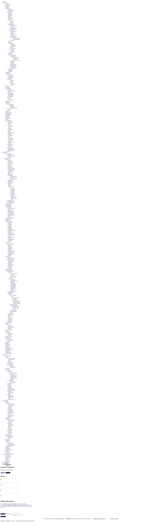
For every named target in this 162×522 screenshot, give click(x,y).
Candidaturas (10, 202)
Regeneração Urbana (10, 272)
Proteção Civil (8, 218)
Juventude (8, 256)
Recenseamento (11, 150)
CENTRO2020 (14, 107)
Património (10, 222)
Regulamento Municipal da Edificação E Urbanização (13, 286)
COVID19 (8, 151)
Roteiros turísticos (10, 224)
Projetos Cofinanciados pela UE (8, 102)
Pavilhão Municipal (10, 248)
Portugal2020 (10, 104)
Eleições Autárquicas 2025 (10, 126)
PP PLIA (15, 298)
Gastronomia (10, 365)
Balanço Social (14, 35)
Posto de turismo (11, 390)
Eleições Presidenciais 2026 (10, 122)
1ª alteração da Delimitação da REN (14, 311)
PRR (9, 110)
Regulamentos (13, 29)
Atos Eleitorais (8, 120)
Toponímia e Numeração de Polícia (11, 314)
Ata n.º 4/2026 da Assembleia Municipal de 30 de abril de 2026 (13, 503)
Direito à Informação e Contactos (10, 318)
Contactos (8, 117)
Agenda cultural (11, 389)
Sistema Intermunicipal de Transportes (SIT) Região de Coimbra (9, 349)
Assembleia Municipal (8, 73)
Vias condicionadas (11, 99)
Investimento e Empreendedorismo (9, 435)
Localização (8, 3)
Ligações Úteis (9, 449)
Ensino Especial (11, 168)
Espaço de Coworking (8, 345)
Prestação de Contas (13, 34)
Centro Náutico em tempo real (14, 376)
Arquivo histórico (10, 226)
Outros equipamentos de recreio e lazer (11, 250)
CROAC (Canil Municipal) (9, 337)
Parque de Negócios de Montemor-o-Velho (10, 425)
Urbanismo (10, 278)
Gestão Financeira (10, 42)
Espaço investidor (7, 402)
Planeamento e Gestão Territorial (16, 39)
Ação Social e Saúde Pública (8, 204)
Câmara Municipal (8, 8)
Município (5, 2)
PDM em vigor (16, 297)
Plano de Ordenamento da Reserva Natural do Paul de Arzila (16, 301)
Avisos (9, 97)
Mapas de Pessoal (12, 63)
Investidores (5, 400)
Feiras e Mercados (7, 331)
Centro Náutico (11, 243)
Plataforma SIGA (11, 201)
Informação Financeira (13, 44)
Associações (10, 339)
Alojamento (10, 363)
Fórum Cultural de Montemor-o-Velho (11, 234)
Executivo (10, 11)
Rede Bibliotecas (11, 230)
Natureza (10, 383)
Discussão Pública (10, 321)
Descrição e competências (10, 75)
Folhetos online (11, 443)
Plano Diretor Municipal (10, 416)
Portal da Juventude (10, 267)
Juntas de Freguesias (8, 87)
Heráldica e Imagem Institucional (10, 16)
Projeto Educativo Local (14, 178)
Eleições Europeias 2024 (11, 132)
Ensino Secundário (10, 164)
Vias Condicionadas (11, 217)
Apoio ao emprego (10, 407)
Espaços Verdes (11, 399)
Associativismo (9, 338)
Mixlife (36, 520)
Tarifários (12, 30)
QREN (9, 109)
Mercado (10, 333)
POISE (12, 105)
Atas (11, 22)
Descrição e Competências (11, 10)
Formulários (13, 37)
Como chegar (10, 362)
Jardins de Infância (10, 161)
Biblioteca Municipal (10, 228)
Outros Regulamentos (13, 290)
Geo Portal (8, 455)
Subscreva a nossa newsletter (6, 515)
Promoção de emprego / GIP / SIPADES (11, 261)
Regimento (10, 78)
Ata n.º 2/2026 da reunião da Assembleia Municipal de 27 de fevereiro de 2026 (16, 506)
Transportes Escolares (13, 191)
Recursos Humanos (10, 53)
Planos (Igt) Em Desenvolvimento (14, 305)
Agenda (12, 21)
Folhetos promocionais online (10, 392)
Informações (10, 200)
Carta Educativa (14, 176)
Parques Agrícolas (10, 428)
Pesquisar (3, 513)
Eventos (9, 241)
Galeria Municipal (10, 232)
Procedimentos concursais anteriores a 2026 (16, 58)
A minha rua (8, 456)
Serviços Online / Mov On (8, 454)
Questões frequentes (8, 448)
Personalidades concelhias (11, 240)
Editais (12, 23)
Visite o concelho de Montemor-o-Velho (11, 359)
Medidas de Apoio (10, 438)
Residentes (5, 152)
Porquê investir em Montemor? (11, 404)
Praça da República (10, 326)
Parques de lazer (11, 258)
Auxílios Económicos (13, 193)
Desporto (7, 242)
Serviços (10, 433)
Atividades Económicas (8, 418)
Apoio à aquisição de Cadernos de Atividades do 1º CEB (14, 197)
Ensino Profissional (10, 167)
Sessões (9, 79)
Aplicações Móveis (8, 460)
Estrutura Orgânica (10, 13)
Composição (10, 77)
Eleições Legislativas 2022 (10, 145)
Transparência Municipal (8, 115)
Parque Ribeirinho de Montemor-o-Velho (11, 396)
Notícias (9, 89)
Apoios (9, 341)
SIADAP (12, 61)
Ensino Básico (11, 162)
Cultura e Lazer (9, 221)
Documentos (13, 65)
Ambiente (7, 219)
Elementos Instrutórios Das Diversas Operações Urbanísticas (14, 281)
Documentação (11, 24)
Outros (12, 40)
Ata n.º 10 (3, 507)
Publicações (10, 96)
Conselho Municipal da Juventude (10, 264)
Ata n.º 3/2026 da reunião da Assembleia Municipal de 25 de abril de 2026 (15, 504)
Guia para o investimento (10, 412)
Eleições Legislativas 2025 (10, 129)
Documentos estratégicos (10, 175)
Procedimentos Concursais (14, 56)
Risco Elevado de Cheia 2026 (8, 353)
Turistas (4, 354)
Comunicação (8, 88)
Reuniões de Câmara (10, 19)
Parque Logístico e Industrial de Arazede (11, 421)
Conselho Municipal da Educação (10, 181)
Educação (7, 159)
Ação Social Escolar (10, 186)
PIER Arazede (16, 306)
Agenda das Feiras (10, 335)
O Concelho (8, 153)
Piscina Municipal (10, 245)
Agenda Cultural (11, 214)
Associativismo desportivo (11, 253)
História (7, 5)
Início (4, 1)
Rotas (9, 384)
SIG (9, 414)
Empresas (10, 430)
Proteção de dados (114, 518)
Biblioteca (10, 257)
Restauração (13, 367)
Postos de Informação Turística (8, 440)
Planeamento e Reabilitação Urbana (11, 293)
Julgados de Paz (9, 329)
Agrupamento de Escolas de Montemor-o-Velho (11, 171)
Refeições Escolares (13, 188)
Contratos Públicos (12, 51)
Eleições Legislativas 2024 (10, 135)
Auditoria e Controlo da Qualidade (10, 70)
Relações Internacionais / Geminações (9, 112)
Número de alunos (10, 184)
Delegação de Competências (13, 67)
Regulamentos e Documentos (11, 95)
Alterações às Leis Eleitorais (11, 148)
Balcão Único (8, 158)
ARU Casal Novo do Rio (13, 276)
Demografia (8, 6)
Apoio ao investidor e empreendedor (11, 409)
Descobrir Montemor (8, 369)
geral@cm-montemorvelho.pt (99, 518)
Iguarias (12, 366)
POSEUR (13, 106)
